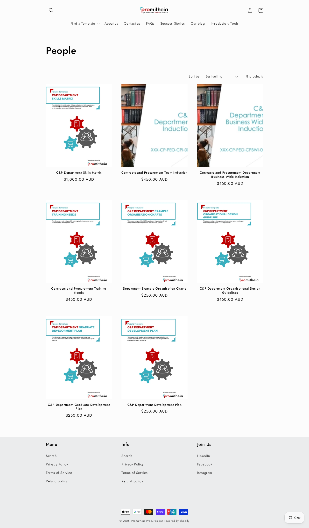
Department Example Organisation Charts (154, 289)
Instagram (204, 472)
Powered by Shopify (177, 521)
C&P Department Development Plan (154, 405)
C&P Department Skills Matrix (79, 173)
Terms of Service (59, 472)
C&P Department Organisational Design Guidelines (230, 291)
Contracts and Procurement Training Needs (78, 291)
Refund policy (56, 481)
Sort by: (194, 76)
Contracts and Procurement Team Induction (154, 173)
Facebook (204, 464)
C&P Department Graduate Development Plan (79, 407)
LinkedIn (203, 455)
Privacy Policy (57, 464)
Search (51, 455)
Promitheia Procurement (147, 521)
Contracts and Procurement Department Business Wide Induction (230, 175)
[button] (51, 10)
